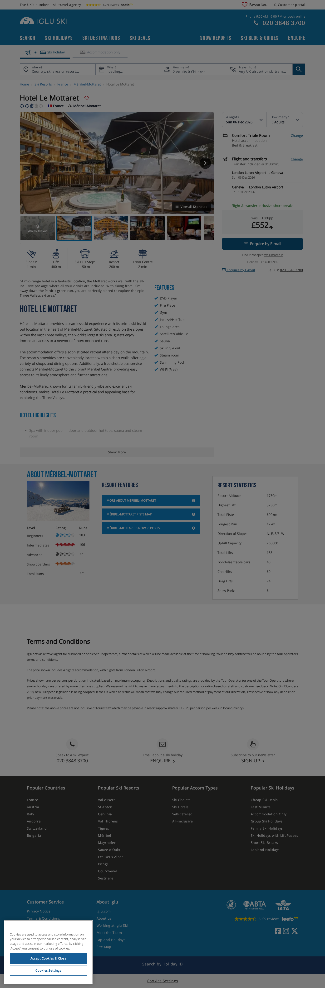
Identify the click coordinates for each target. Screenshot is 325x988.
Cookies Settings (48, 970)
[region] (48, 952)
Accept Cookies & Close (48, 958)
